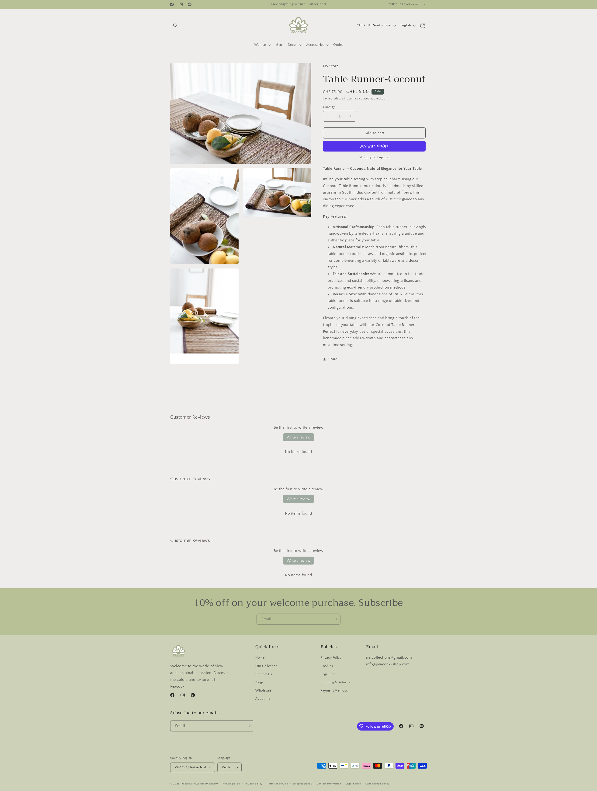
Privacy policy (254, 783)
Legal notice (353, 783)
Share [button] (332, 359)
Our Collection (266, 666)
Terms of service (277, 783)
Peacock (186, 784)
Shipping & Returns (335, 682)
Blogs (259, 682)
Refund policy (231, 783)
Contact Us (263, 674)
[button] (175, 26)
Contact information (329, 783)
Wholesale (263, 690)
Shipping (348, 98)
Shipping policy (302, 783)
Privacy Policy (331, 658)
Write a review (298, 437)
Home (259, 658)
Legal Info (328, 674)
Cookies (327, 666)
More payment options (374, 157)
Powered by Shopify (205, 784)
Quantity (329, 106)
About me (262, 699)
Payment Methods (334, 690)
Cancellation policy (377, 783)
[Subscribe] (335, 619)
